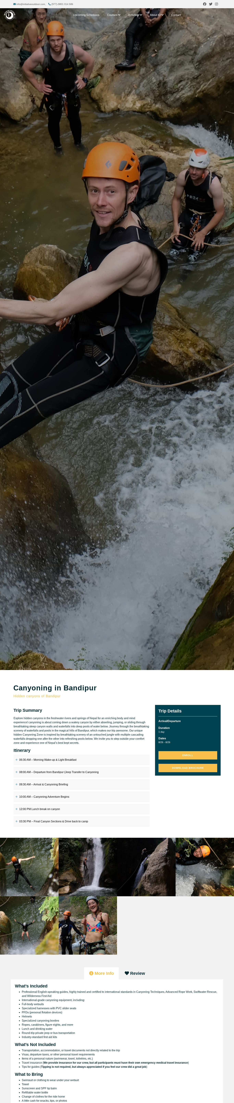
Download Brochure (188, 768)
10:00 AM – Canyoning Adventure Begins (44, 796)
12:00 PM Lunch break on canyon (39, 809)
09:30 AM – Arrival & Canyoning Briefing (43, 784)
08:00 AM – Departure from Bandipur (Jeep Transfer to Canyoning (59, 772)
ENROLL (187, 755)
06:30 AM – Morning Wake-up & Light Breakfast (47, 759)
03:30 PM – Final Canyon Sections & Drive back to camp (53, 821)
